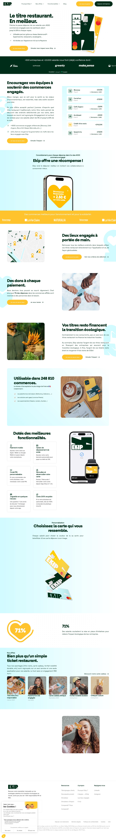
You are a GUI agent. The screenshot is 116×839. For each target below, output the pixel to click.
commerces (40, 87)
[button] (39, 4)
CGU (109, 821)
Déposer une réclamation (62, 821)
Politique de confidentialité (90, 821)
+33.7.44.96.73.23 (51, 770)
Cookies (103, 821)
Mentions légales (76, 821)
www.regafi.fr (97, 828)
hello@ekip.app (75, 770)
